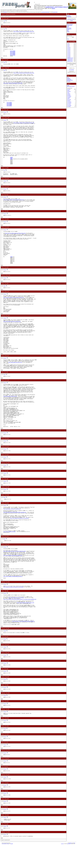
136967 (11, 158)
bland (5, 630)
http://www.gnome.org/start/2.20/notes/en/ (12, 321)
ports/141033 (12, 52)
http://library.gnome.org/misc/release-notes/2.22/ (13, 297)
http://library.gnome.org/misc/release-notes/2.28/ (23, 122)
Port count (68, 89)
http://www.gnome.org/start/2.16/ (10, 396)
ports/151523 (12, 55)
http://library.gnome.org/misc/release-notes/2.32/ (23, 31)
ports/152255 (12, 50)
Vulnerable (68, 97)
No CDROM (69, 96)
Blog (68, 30)
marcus (5, 112)
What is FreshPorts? (70, 24)
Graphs (68, 85)
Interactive (68, 100)
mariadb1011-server (70, 57)
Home (68, 77)
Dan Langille (68, 843)
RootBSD (71, 20)
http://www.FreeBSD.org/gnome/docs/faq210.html (12, 555)
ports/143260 (12, 51)
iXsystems (73, 19)
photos (53, 8)
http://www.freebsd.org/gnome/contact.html (25, 602)
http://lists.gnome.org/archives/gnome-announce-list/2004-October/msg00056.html (19, 599)
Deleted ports (69, 79)
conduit (68, 43)
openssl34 (68, 47)
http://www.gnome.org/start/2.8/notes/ (16, 597)
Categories (68, 78)
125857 (11, 256)
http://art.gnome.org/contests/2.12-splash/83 (19, 518)
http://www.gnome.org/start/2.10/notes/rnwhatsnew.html (14, 551)
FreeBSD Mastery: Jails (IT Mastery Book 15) (56, 7)
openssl (68, 44)
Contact (68, 31)
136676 (11, 157)
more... (68, 38)
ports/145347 (9, 103)
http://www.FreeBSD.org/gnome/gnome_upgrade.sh (12, 576)
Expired (68, 98)
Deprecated (69, 91)
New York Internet (69, 19)
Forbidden (68, 93)
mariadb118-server (70, 60)
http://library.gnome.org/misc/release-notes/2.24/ (15, 233)
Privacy (68, 29)
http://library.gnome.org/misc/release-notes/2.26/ (13, 199)
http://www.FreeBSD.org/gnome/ (9, 531)
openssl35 (68, 51)
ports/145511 (9, 105)
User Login (68, 15)
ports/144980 (9, 104)
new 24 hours (69, 101)
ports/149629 (12, 53)
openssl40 (68, 55)
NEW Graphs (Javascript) (71, 86)
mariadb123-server (70, 61)
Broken (68, 90)
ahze (4, 285)
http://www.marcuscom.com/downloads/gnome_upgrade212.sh (14, 512)
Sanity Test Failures (70, 80)
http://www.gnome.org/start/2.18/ (15, 362)
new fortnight (69, 105)
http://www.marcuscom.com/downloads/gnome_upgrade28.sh (23, 621)
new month (69, 106)
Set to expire (69, 99)
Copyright (62, 843)
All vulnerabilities (71, 69)
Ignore (68, 92)
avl (4, 170)
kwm (4, 20)
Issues (68, 26)
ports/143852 (9, 102)
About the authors (69, 25)
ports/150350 (12, 54)
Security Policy (69, 28)
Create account (69, 16)
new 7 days (69, 104)
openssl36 (68, 52)
